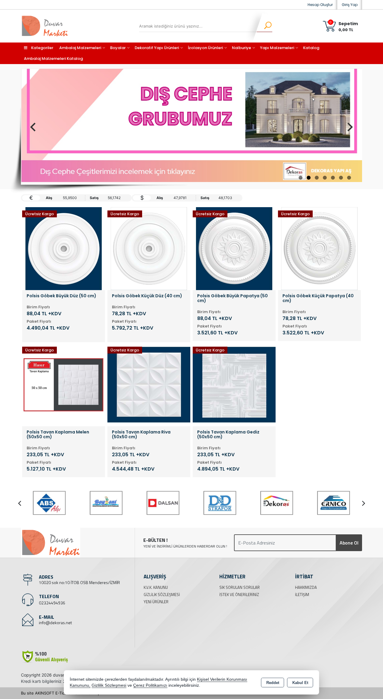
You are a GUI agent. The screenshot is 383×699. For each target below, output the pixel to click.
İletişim (302, 595)
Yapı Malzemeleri (277, 48)
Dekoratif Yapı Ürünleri (157, 48)
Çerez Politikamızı (150, 685)
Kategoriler (41, 48)
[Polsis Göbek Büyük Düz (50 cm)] (63, 248)
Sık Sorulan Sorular (239, 587)
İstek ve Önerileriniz (239, 595)
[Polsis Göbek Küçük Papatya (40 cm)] (319, 248)
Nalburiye (241, 48)
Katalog (311, 48)
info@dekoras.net (55, 622)
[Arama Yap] (264, 26)
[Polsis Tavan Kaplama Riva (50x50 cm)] (148, 384)
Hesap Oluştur (320, 4)
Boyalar (118, 48)
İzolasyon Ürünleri (205, 48)
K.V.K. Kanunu (156, 587)
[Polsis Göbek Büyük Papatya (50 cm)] (234, 248)
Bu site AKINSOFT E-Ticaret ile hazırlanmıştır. (62, 693)
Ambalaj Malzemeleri (80, 48)
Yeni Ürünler (156, 602)
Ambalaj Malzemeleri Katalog (53, 58)
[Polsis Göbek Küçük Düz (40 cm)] (148, 248)
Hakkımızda (306, 587)
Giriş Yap (350, 4)
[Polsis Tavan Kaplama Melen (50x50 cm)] (63, 384)
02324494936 (52, 603)
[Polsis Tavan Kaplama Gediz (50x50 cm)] (234, 384)
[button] (301, 177)
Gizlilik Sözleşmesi (162, 595)
